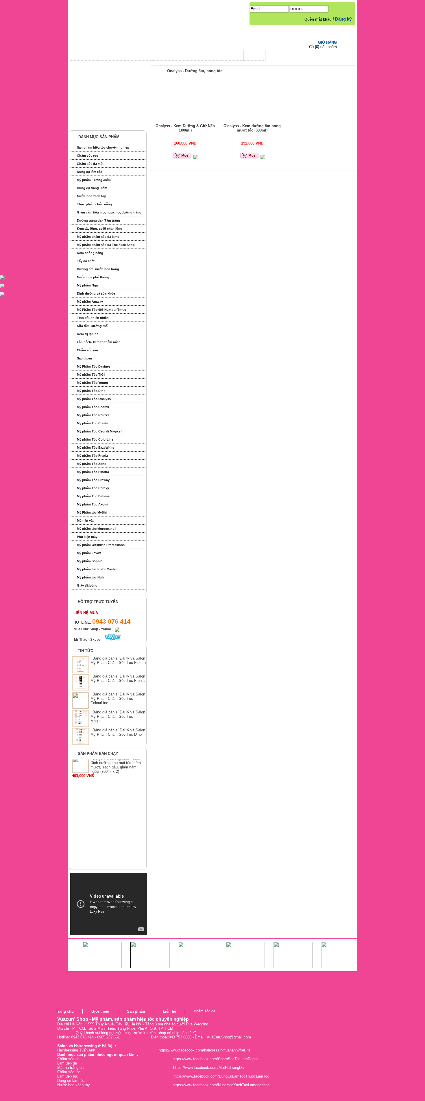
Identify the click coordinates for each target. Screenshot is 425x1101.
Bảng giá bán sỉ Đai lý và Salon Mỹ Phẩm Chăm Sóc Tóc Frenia (117, 678)
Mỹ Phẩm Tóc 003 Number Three (101, 309)
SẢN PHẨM (138, 56)
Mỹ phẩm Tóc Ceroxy (93, 488)
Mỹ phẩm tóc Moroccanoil (96, 528)
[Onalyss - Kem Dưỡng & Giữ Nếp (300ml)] (185, 98)
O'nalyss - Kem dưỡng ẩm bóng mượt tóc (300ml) (252, 128)
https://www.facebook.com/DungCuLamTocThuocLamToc (221, 1076)
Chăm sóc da (204, 1011)
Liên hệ (169, 1011)
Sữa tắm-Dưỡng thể (92, 326)
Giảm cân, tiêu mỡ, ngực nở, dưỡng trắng (109, 212)
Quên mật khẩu (318, 19)
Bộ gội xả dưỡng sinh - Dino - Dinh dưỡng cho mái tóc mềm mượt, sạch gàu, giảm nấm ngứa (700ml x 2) (116, 774)
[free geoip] (334, 1018)
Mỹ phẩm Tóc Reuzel (93, 415)
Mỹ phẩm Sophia (89, 561)
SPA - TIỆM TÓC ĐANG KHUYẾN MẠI (186, 56)
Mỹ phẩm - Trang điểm (94, 180)
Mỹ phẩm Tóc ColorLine (95, 439)
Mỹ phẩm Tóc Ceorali (93, 407)
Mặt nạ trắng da (70, 1067)
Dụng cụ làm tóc (89, 172)
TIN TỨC (232, 56)
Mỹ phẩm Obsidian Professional (101, 545)
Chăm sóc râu (87, 350)
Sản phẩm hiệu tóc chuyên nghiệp (103, 147)
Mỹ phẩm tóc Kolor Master (97, 569)
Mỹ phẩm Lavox (89, 553)
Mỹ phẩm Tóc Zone (91, 463)
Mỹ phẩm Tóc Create (92, 423)
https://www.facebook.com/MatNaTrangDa (208, 1067)
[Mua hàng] (182, 158)
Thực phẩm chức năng (94, 204)
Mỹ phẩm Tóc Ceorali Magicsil (99, 431)
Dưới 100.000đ (92, 80)
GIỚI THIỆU (111, 56)
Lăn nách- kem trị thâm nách (99, 342)
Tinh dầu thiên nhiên (93, 317)
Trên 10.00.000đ (93, 123)
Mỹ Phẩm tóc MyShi (92, 512)
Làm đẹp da (67, 1063)
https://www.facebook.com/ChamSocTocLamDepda (215, 1059)
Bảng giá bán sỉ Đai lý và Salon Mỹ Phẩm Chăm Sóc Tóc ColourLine (117, 698)
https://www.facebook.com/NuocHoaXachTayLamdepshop (221, 1085)
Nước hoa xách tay (91, 196)
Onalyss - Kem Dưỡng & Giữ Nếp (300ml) (185, 128)
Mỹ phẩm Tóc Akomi (92, 504)
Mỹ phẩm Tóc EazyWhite (95, 447)
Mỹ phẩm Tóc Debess (93, 496)
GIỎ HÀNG (327, 42)
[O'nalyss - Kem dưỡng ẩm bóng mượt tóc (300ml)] (252, 98)
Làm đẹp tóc (67, 1076)
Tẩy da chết (86, 261)
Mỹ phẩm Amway (90, 301)
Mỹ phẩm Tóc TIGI (91, 374)
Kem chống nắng (90, 253)
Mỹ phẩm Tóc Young (92, 382)
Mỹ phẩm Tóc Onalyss (94, 399)
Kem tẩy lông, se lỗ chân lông (99, 228)
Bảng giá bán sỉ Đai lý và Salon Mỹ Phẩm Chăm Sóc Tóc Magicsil (117, 716)
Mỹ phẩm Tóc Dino (91, 390)
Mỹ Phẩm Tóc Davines (93, 366)
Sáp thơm (84, 358)
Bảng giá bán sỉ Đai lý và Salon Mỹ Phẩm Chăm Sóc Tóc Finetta (118, 660)
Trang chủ (65, 1011)
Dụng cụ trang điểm (92, 188)
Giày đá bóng (87, 585)
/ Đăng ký (342, 19)
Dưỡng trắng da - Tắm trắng (98, 220)
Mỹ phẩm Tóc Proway (93, 480)
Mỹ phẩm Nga (87, 285)
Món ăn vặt (85, 520)
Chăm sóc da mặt (90, 163)
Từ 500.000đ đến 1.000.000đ (103, 102)
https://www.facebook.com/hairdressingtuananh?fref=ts (205, 1050)
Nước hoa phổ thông (93, 277)
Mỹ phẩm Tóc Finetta (93, 472)
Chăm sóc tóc (87, 155)
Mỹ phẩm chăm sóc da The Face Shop (106, 245)
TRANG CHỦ (83, 56)
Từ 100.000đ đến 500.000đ (102, 91)
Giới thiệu (100, 1011)
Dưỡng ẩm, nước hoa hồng (98, 269)
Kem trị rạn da (87, 334)
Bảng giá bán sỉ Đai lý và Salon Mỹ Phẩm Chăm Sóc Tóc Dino (117, 732)
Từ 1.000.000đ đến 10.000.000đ (106, 113)
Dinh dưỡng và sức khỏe (96, 293)
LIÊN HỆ (254, 56)
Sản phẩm (136, 1011)
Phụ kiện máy (87, 536)
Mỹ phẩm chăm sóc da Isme (98, 236)
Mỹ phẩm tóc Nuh (90, 577)
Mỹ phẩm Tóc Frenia (92, 455)
